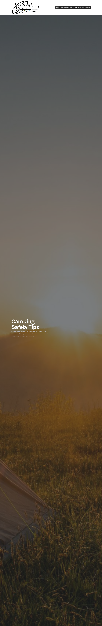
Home (57, 7)
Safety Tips (81, 7)
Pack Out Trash (73, 7)
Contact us (87, 7)
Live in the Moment (64, 7)
